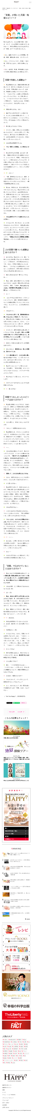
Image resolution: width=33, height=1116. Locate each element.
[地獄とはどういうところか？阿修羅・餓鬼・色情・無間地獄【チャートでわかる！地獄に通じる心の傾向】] (16, 747)
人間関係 (15, 1046)
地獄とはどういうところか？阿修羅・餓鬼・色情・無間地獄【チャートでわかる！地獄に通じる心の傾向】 (16, 759)
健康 (11, 1051)
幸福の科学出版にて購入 (11, 831)
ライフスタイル (16, 736)
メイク (15, 1058)
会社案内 (4, 1105)
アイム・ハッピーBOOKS (8, 1094)
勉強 (5, 1058)
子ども (6, 1044)
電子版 (6, 836)
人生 (17, 1044)
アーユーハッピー (8, 1060)
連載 (3, 1090)
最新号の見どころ (6, 1085)
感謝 (11, 1053)
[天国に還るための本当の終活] (16, 727)
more (28, 919)
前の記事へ (13, 711)
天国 (20, 1053)
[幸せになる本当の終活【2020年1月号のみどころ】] (16, 770)
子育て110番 (23, 1048)
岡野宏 (6, 1051)
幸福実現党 (7, 1042)
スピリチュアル (16, 756)
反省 (26, 1060)
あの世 (9, 1048)
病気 (21, 1044)
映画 (26, 1046)
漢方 (16, 1060)
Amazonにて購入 (9, 833)
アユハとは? (5, 1100)
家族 (26, 1044)
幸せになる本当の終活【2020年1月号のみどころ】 (16, 780)
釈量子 (19, 1039)
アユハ (24, 1051)
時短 (8, 1062)
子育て (6, 1039)
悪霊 (20, 1058)
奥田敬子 (15, 1048)
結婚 (5, 1055)
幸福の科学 (13, 1039)
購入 (6, 828)
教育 (13, 1055)
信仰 (15, 1051)
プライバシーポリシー (8, 1097)
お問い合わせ (5, 1107)
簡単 (10, 1058)
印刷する (23, 702)
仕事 (25, 1042)
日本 (15, 1053)
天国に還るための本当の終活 (11, 738)
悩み (25, 1039)
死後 (21, 1060)
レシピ (11, 1044)
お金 (13, 1062)
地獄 (21, 1046)
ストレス (26, 1053)
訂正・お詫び (5, 1102)
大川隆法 (14, 1042)
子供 (20, 1042)
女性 (5, 1046)
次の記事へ (20, 711)
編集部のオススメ (6, 1087)
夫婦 (10, 1046)
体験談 (6, 1053)
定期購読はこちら (9, 839)
